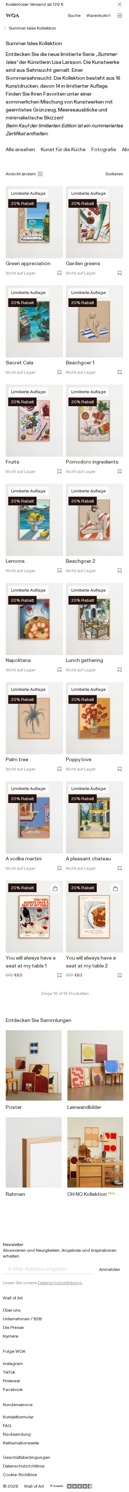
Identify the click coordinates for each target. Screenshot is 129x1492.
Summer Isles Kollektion (32, 28)
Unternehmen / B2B (22, 1319)
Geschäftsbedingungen (26, 1457)
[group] (20, 149)
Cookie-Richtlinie (20, 1475)
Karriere (10, 1336)
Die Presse (13, 1327)
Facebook (13, 1389)
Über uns (11, 1310)
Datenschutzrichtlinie (23, 1466)
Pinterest (11, 1381)
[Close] (119, 4)
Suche (74, 15)
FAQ (7, 1425)
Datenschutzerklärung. (60, 1283)
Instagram (13, 1363)
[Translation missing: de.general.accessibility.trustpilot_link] (56, 1486)
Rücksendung (17, 1434)
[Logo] (12, 16)
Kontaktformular (18, 1417)
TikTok (9, 1372)
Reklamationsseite (21, 1443)
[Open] (119, 15)
